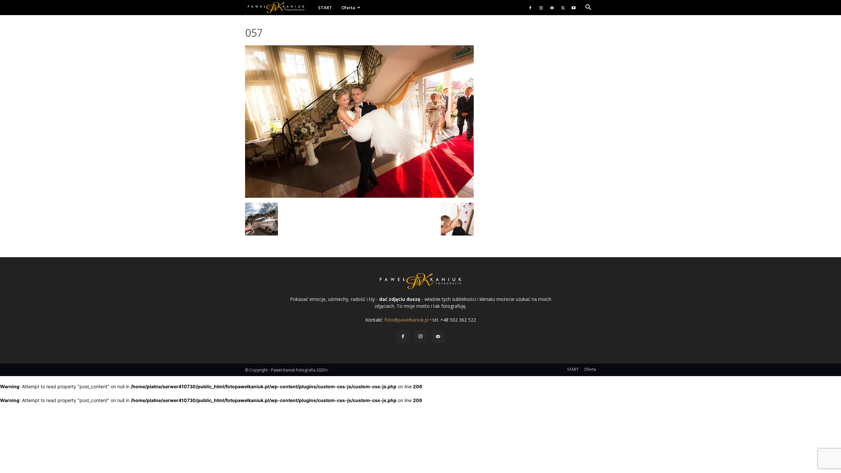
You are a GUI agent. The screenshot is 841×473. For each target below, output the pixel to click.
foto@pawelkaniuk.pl (406, 320)
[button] (588, 8)
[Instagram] (541, 7)
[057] (359, 196)
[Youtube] (574, 7)
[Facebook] (530, 7)
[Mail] (552, 7)
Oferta (348, 8)
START (325, 8)
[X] (563, 7)
